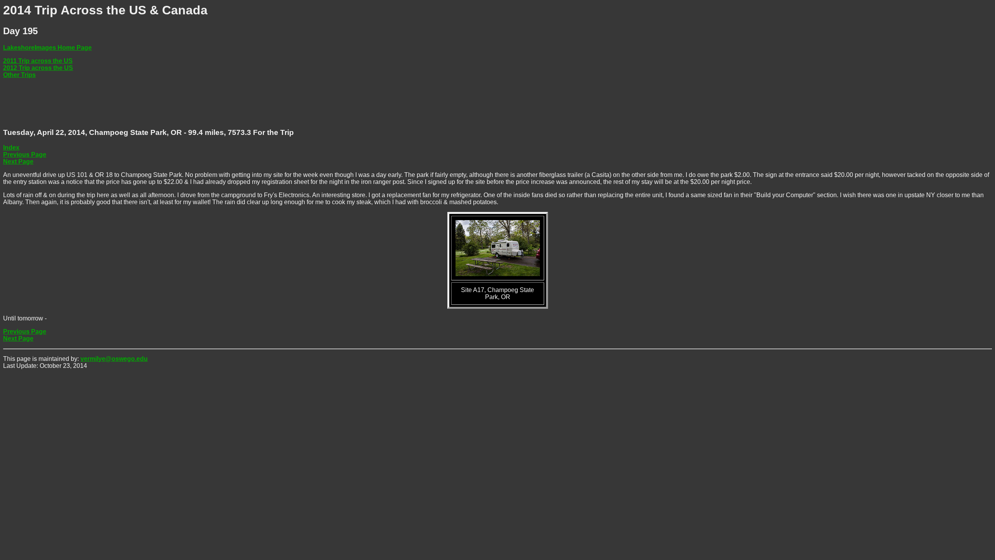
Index (11, 147)
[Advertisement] (144, 103)
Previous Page (24, 154)
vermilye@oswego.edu (114, 358)
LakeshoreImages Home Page (47, 47)
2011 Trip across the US (38, 61)
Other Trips (19, 75)
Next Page (18, 161)
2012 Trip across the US (38, 68)
